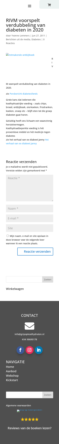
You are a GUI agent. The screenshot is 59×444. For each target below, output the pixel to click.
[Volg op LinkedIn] (39, 350)
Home (10, 367)
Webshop (12, 375)
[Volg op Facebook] (20, 350)
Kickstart (12, 380)
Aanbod (11, 371)
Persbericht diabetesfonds (24, 93)
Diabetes (36, 39)
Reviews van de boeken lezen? (29, 428)
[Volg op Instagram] (30, 350)
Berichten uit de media (18, 39)
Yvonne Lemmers (20, 35)
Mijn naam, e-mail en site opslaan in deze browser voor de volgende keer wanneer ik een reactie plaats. (27, 239)
